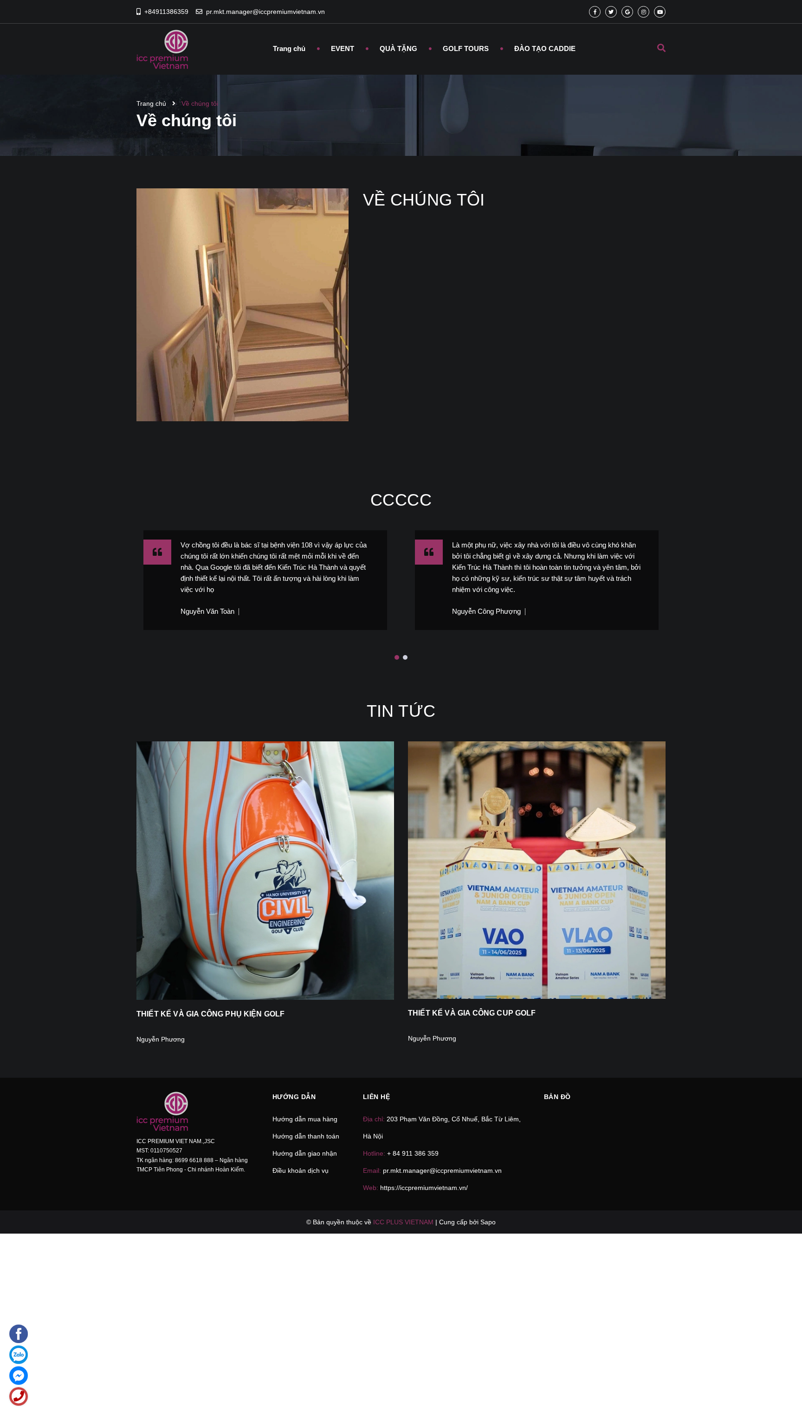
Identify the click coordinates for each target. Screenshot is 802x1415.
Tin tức (401, 710)
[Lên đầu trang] (668, 1392)
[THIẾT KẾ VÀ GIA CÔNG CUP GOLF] (537, 870)
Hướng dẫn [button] (294, 1096)
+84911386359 (166, 11)
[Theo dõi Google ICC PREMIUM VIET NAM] (627, 12)
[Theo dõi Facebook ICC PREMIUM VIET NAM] (595, 12)
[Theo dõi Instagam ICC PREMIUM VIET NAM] (643, 12)
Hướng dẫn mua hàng (304, 1119)
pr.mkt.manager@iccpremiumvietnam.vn (265, 11)
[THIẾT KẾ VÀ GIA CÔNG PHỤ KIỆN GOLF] (265, 870)
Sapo (488, 1222)
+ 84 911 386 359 (413, 1153)
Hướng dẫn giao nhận (304, 1153)
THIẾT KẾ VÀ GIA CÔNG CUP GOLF (472, 1013)
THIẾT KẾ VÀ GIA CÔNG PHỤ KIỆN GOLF (210, 1014)
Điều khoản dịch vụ (300, 1170)
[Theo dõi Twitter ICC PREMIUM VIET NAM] (611, 12)
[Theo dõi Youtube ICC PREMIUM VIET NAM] (660, 12)
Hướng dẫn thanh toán (305, 1136)
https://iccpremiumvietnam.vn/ (424, 1187)
